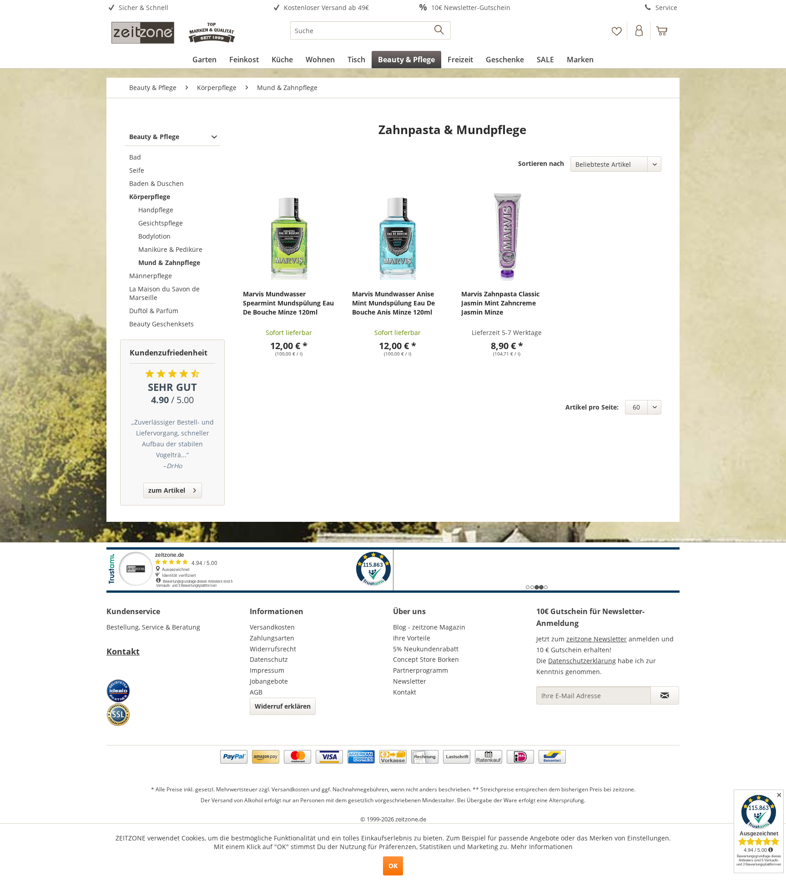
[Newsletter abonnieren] (664, 695)
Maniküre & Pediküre (170, 249)
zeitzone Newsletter (596, 639)
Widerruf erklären (283, 706)
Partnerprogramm (420, 670)
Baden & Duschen (156, 183)
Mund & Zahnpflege (169, 262)
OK (393, 865)
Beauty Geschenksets (161, 324)
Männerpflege (150, 275)
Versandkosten (272, 627)
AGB (256, 692)
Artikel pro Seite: (592, 407)
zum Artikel (166, 490)
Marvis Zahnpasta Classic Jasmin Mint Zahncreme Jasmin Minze (500, 303)
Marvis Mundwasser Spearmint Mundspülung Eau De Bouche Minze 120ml (288, 303)
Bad (135, 157)
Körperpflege (149, 196)
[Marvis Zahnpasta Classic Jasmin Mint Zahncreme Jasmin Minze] (507, 235)
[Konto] (639, 30)
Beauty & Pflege (154, 136)
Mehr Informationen (542, 846)
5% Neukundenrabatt (425, 649)
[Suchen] (439, 30)
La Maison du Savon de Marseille (164, 293)
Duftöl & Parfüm (153, 310)
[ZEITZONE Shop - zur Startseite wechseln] (173, 32)
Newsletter (409, 681)
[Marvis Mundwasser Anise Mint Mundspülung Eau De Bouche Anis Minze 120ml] (397, 235)
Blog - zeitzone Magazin (429, 627)
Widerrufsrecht (273, 649)
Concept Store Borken (426, 659)
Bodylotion (154, 236)
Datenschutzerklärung (582, 660)
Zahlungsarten (272, 638)
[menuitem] (178, 8)
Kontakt (123, 651)
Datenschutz (269, 659)
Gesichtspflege (160, 223)
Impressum (267, 670)
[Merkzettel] (616, 30)
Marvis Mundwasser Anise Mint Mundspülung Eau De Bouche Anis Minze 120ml (393, 303)
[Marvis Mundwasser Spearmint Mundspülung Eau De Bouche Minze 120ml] (288, 235)
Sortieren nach (541, 163)
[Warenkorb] (666, 30)
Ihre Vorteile (411, 638)
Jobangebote (269, 681)
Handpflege (155, 209)
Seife (136, 170)
